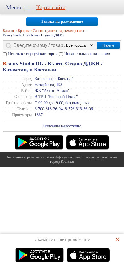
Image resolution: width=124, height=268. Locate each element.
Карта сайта (50, 7)
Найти (108, 45)
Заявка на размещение (62, 21)
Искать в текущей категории (33, 54)
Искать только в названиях (87, 54)
